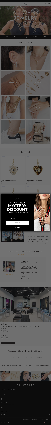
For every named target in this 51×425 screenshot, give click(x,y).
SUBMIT (17, 223)
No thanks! (17, 227)
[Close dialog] (49, 195)
